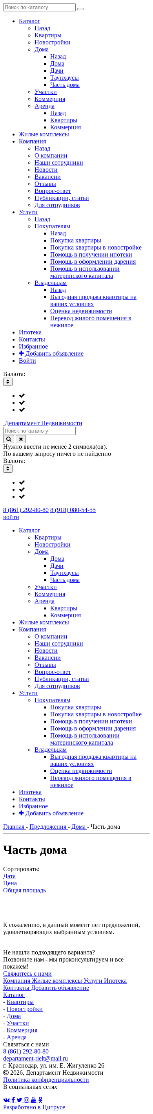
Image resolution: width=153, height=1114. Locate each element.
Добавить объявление (60, 987)
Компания (17, 980)
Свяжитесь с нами (27, 973)
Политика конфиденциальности (46, 1079)
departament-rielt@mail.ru (35, 1058)
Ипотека (115, 980)
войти (11, 517)
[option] (84, 395)
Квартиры (20, 1001)
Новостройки (25, 1009)
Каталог (14, 994)
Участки (18, 1023)
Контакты (17, 987)
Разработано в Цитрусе (34, 1107)
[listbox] (76, 402)
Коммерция (22, 1030)
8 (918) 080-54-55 (73, 510)
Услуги (94, 980)
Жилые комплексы (58, 980)
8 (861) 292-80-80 (26, 510)
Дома (14, 1016)
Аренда (17, 1037)
